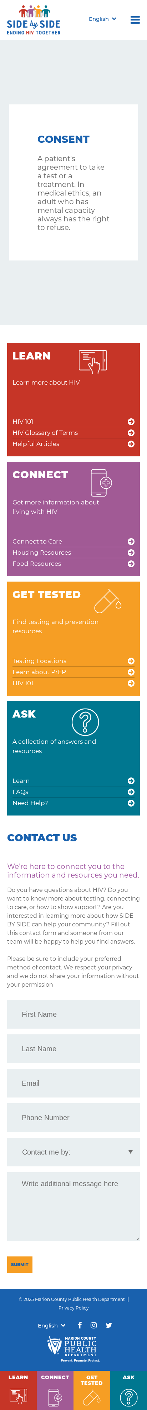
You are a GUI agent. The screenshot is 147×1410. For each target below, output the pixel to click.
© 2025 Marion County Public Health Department (72, 1299)
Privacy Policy (74, 1308)
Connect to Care (37, 541)
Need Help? (30, 803)
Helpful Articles (35, 443)
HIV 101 (22, 421)
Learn (21, 780)
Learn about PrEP (39, 672)
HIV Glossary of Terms (45, 432)
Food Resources (36, 563)
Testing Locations (39, 660)
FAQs (20, 791)
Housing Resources (41, 552)
